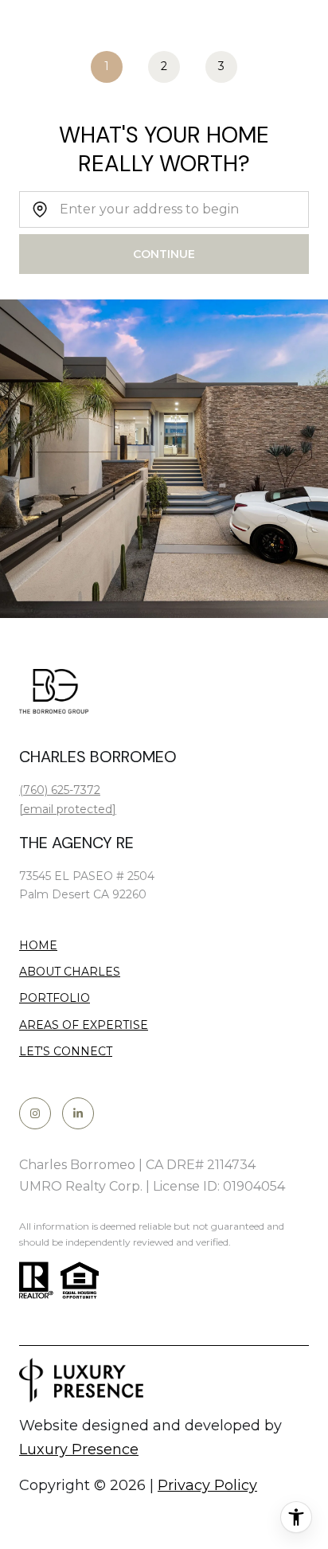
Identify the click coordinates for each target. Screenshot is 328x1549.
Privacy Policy (207, 1485)
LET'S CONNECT (65, 1051)
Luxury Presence (79, 1449)
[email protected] (67, 809)
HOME (38, 945)
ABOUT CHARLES (69, 971)
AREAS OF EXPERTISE (83, 1025)
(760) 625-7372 (59, 790)
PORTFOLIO (54, 998)
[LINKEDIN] (78, 1113)
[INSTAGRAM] (35, 1113)
